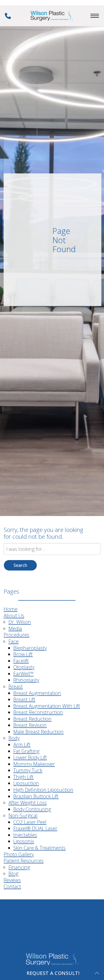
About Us (14, 615)
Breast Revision (30, 725)
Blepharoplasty (30, 647)
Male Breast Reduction (38, 731)
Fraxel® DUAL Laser (35, 828)
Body (14, 737)
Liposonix (23, 841)
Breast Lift (24, 699)
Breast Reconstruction (38, 712)
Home (10, 608)
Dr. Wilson (19, 621)
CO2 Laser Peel (29, 821)
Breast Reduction (32, 718)
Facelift (21, 660)
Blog (13, 873)
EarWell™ (23, 673)
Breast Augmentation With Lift (46, 705)
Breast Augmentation (37, 693)
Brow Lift (23, 654)
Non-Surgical (22, 815)
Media (15, 628)
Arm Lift (21, 744)
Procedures (16, 634)
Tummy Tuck (27, 770)
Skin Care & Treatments (39, 847)
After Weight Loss (27, 802)
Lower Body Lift (30, 757)
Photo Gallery (19, 854)
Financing (19, 867)
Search (20, 565)
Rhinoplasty (26, 679)
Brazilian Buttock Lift (36, 796)
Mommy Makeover (34, 763)
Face (13, 641)
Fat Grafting (26, 751)
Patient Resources (24, 860)
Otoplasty (23, 667)
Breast (15, 686)
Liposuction (26, 783)
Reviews (12, 880)
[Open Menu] (94, 16)
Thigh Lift (23, 776)
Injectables (25, 834)
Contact (12, 886)
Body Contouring (32, 809)
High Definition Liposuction (43, 789)
